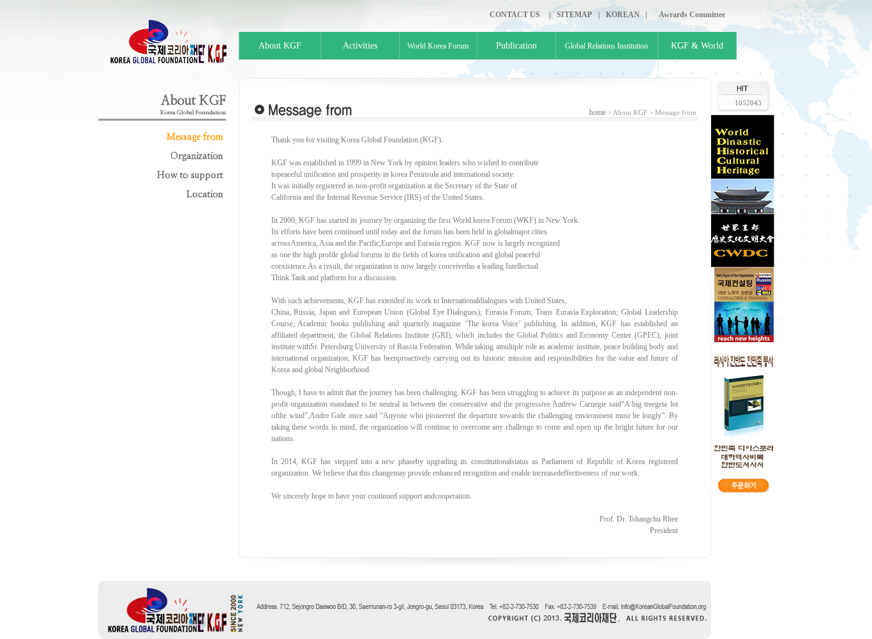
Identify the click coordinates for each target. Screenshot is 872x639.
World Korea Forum (438, 45)
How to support (190, 175)
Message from (195, 137)
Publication (516, 45)
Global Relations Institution (606, 45)
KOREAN (623, 14)
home (597, 112)
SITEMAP (574, 14)
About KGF (280, 45)
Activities (360, 45)
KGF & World (697, 45)
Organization (196, 156)
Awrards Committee (692, 14)
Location (204, 194)
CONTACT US (515, 14)
